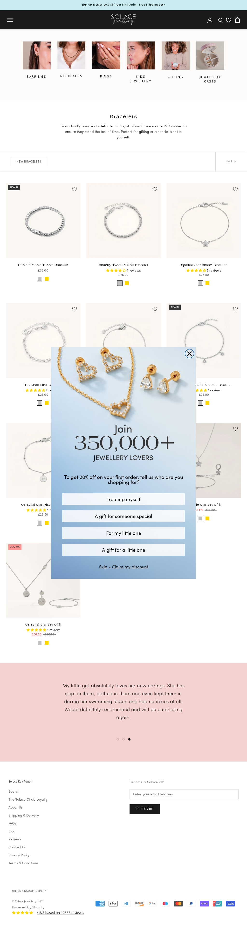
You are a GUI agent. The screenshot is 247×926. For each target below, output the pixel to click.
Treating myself (123, 499)
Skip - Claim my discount (123, 567)
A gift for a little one (123, 549)
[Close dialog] (189, 353)
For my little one (123, 533)
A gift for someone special (123, 516)
